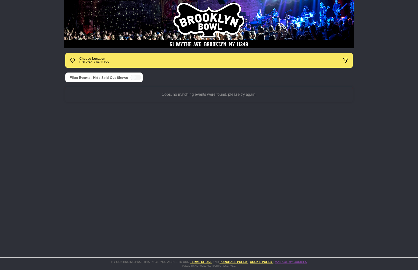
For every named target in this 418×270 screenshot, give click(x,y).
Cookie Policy (261, 262)
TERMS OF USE (201, 262)
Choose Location (92, 60)
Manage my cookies (291, 262)
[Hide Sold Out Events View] (135, 77)
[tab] (316, 60)
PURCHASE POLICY (234, 262)
